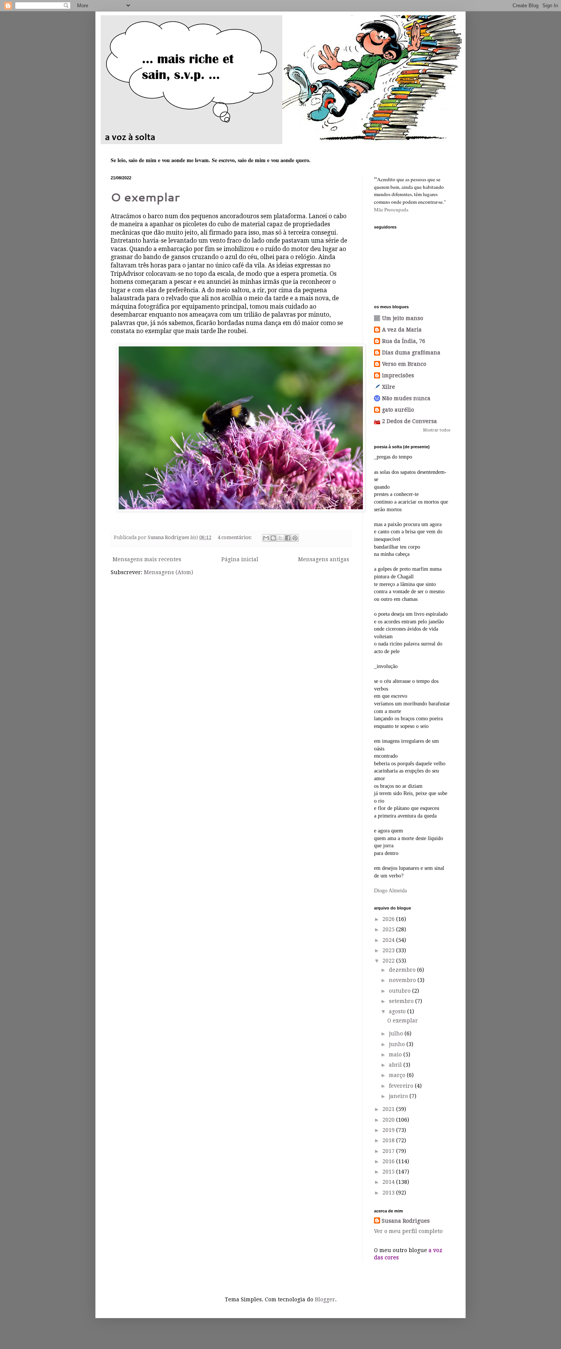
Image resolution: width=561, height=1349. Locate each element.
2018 (389, 1140)
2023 (389, 950)
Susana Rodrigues (406, 1221)
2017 (389, 1151)
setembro (402, 1001)
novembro (403, 980)
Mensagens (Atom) (168, 572)
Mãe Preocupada (391, 209)
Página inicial (239, 559)
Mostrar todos (436, 430)
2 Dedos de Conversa (409, 421)
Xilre (388, 387)
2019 (389, 1130)
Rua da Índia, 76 (403, 341)
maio (396, 1054)
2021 (389, 1109)
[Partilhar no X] (280, 538)
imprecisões (398, 375)
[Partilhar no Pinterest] (295, 538)
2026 (389, 919)
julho (397, 1033)
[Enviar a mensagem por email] (266, 538)
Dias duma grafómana (411, 352)
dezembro (403, 970)
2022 (389, 961)
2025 (389, 929)
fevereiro (402, 1086)
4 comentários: (235, 537)
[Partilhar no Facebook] (288, 538)
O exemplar (145, 197)
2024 (389, 940)
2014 (389, 1182)
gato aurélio (398, 410)
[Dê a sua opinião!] (273, 538)
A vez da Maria (402, 330)
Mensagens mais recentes (147, 559)
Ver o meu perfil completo (408, 1231)
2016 (389, 1161)
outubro (400, 991)
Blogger (325, 1299)
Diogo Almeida (390, 890)
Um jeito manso (402, 318)
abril (396, 1065)
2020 (389, 1120)
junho (397, 1044)
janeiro (399, 1096)
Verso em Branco (404, 364)
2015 (389, 1172)
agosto (398, 1011)
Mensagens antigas (323, 559)
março (398, 1075)
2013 (389, 1193)
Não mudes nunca (406, 398)
